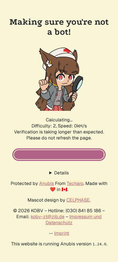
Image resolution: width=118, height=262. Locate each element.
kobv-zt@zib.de (47, 217)
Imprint (61, 233)
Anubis (46, 183)
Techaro (75, 183)
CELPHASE (78, 200)
